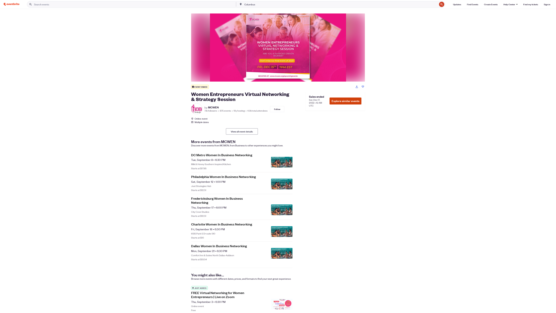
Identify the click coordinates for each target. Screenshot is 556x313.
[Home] (11, 4)
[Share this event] (357, 87)
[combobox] (341, 4)
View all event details (242, 131)
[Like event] (363, 87)
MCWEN (213, 107)
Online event (201, 118)
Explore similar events (345, 101)
